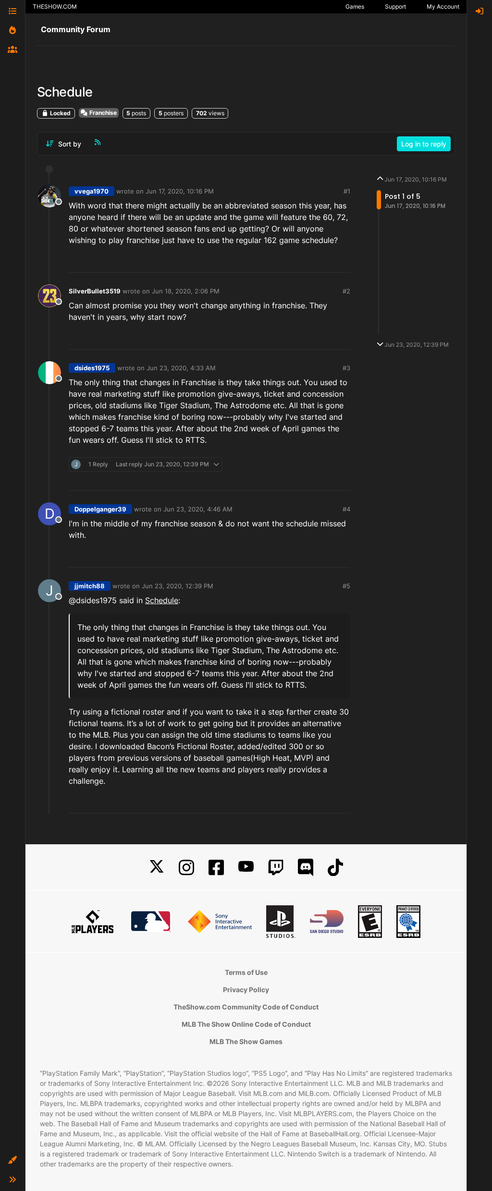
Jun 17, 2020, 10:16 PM (180, 191)
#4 (346, 509)
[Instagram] (186, 867)
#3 (346, 368)
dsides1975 (92, 368)
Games (354, 6)
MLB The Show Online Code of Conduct (246, 1024)
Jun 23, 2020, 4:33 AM (181, 368)
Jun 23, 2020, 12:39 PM (177, 586)
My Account (443, 6)
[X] (156, 867)
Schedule (161, 600)
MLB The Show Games (246, 1041)
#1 (347, 191)
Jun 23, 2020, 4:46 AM (198, 509)
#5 (346, 586)
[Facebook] (216, 867)
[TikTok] (335, 867)
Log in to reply (423, 144)
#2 (346, 291)
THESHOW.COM (55, 6)
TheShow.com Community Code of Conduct (246, 1007)
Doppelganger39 (100, 509)
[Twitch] (275, 867)
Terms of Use (246, 972)
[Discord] (305, 867)
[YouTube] (246, 867)
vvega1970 (91, 191)
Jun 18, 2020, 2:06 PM (186, 291)
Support (395, 6)
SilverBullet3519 (95, 291)
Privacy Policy (246, 989)
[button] (12, 1160)
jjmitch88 (89, 586)
